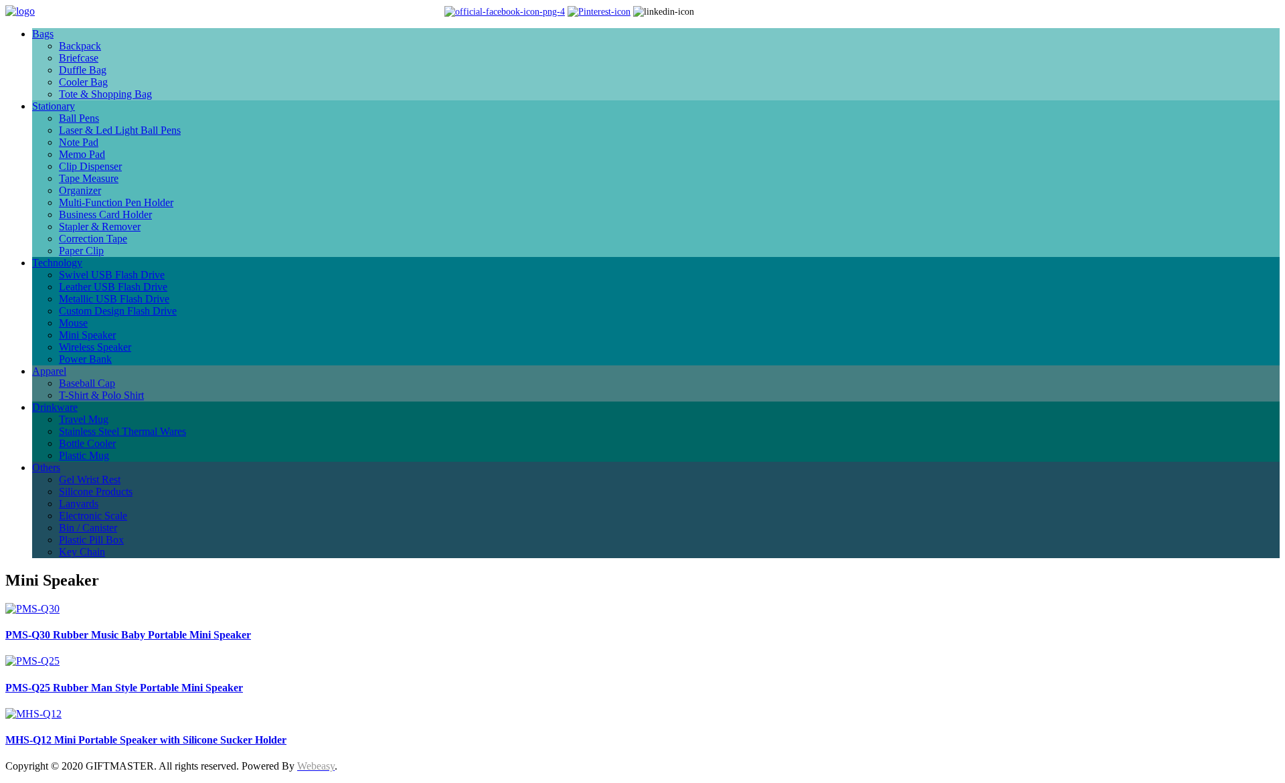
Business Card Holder (105, 214)
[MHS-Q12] (33, 713)
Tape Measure (88, 178)
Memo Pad (82, 154)
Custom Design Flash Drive (118, 311)
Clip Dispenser (90, 166)
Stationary (53, 106)
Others (46, 467)
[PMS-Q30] (32, 608)
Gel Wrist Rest (89, 479)
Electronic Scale (93, 515)
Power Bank (85, 359)
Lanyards (78, 503)
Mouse (73, 323)
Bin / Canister (88, 527)
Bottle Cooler (87, 443)
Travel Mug (83, 419)
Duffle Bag (82, 70)
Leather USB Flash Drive (113, 286)
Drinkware (55, 407)
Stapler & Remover (100, 226)
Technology (57, 262)
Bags (43, 33)
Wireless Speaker (95, 347)
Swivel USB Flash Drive (112, 274)
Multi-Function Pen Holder (116, 202)
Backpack (80, 46)
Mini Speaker (87, 335)
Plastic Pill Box (91, 539)
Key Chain (82, 551)
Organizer (80, 190)
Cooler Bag (83, 82)
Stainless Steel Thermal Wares (122, 431)
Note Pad (78, 142)
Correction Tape (93, 238)
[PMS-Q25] (32, 661)
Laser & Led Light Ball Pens (120, 130)
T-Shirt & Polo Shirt (101, 395)
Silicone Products (96, 491)
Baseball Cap (87, 383)
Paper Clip (81, 250)
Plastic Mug (84, 455)
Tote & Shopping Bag (105, 94)
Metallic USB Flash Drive (114, 298)
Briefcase (78, 58)
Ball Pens (79, 118)
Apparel (49, 371)
